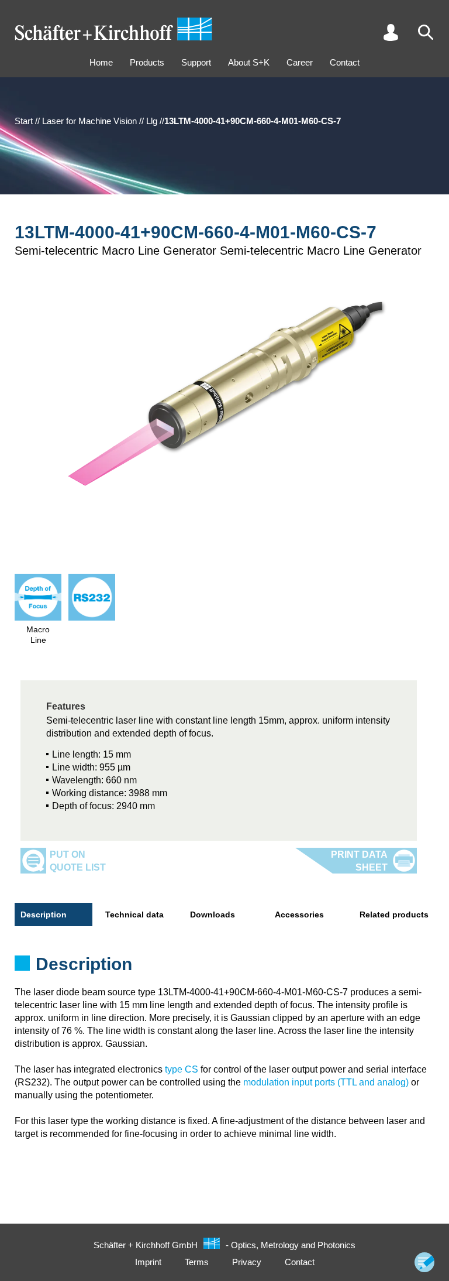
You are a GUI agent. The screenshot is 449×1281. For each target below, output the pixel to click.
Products (147, 62)
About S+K (249, 62)
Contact (345, 62)
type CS (181, 1069)
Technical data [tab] (134, 914)
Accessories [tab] (299, 914)
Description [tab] (43, 914)
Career (299, 62)
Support (196, 62)
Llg (151, 121)
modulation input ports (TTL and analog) (326, 1082)
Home (101, 62)
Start (24, 121)
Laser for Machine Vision (89, 121)
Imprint (148, 1262)
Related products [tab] (394, 914)
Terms (197, 1262)
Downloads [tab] (212, 914)
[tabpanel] (224, 967)
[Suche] (425, 32)
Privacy (246, 1262)
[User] (390, 32)
